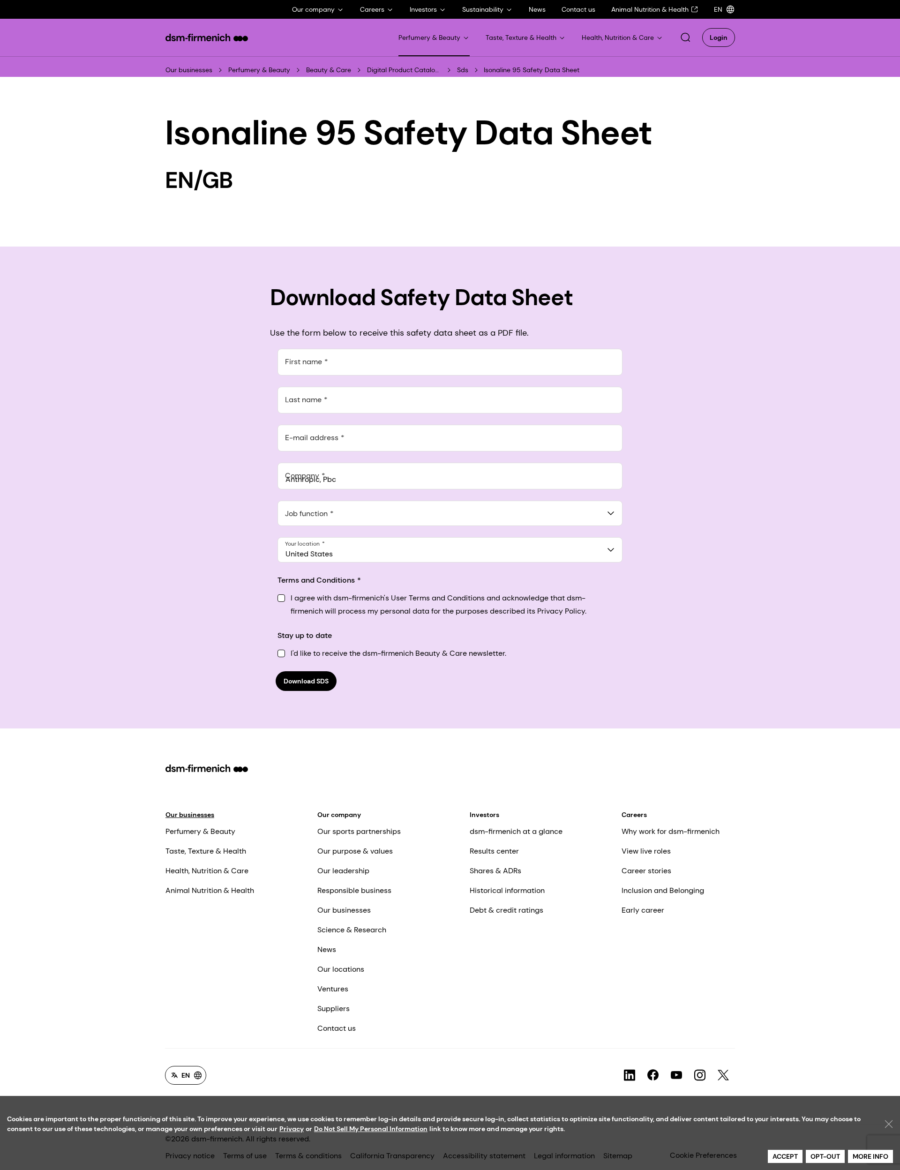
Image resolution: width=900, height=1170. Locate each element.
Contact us (336, 1028)
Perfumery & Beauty (259, 70)
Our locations (340, 969)
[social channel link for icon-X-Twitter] (723, 1075)
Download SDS (306, 681)
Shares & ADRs (495, 871)
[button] (685, 37)
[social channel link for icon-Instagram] (700, 1075)
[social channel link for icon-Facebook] (653, 1075)
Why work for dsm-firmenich (671, 831)
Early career (643, 910)
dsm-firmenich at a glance (516, 831)
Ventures (332, 989)
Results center (494, 851)
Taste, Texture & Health (205, 851)
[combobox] (450, 513)
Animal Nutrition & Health (209, 890)
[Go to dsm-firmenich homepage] (206, 37)
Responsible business (354, 890)
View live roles (646, 851)
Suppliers (333, 1008)
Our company (339, 814)
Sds (462, 70)
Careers (634, 814)
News (326, 949)
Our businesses (188, 70)
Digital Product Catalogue (404, 70)
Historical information (507, 890)
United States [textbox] (309, 554)
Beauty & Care (328, 70)
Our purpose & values (355, 851)
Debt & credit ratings (506, 910)
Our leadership (343, 871)
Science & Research (351, 930)
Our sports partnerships (359, 831)
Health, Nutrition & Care (206, 871)
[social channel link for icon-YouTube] (676, 1075)
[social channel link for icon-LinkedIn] (629, 1075)
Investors (484, 814)
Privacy (291, 1129)
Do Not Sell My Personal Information (371, 1129)
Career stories (646, 871)
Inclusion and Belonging (663, 890)
